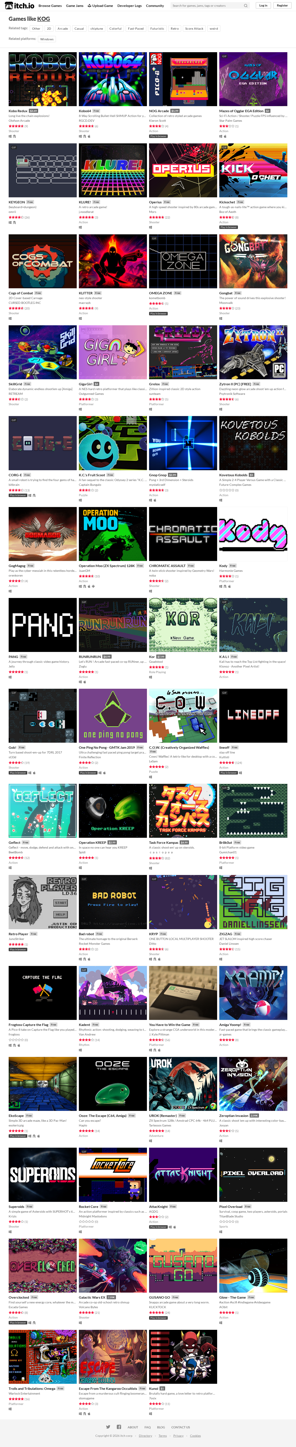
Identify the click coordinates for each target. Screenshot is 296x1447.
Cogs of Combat (21, 293)
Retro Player (18, 934)
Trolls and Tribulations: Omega (32, 1388)
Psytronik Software (232, 393)
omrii (12, 212)
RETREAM (16, 393)
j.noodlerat (86, 212)
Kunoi (153, 1388)
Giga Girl (85, 384)
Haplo (83, 1125)
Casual (79, 28)
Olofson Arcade (19, 120)
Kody (223, 566)
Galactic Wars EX (92, 1297)
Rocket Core (88, 1206)
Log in (263, 5)
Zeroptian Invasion (233, 1115)
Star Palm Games (230, 120)
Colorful (115, 28)
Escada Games (18, 1307)
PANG (13, 657)
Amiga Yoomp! (230, 1024)
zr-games (225, 1034)
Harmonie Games (231, 570)
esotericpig (16, 1125)
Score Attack (194, 28)
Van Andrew (87, 1034)
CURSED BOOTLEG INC (25, 303)
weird (214, 28)
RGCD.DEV (86, 120)
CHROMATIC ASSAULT (167, 566)
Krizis (12, 1216)
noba (152, 575)
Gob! (12, 747)
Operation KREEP (92, 842)
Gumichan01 (228, 852)
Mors (152, 212)
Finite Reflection (90, 757)
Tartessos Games (160, 1125)
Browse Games (50, 5)
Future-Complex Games (235, 484)
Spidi (82, 852)
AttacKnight (158, 1206)
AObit (223, 1307)
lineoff (224, 747)
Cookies (195, 1435)
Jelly (12, 666)
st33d (12, 757)
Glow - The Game (232, 1297)
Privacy (178, 1435)
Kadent (84, 1024)
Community (155, 5)
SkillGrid (15, 384)
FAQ (148, 1427)
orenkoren (16, 575)
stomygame (86, 1398)
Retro (175, 28)
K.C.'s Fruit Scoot (92, 475)
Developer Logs (129, 5)
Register (282, 5)
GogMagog (17, 566)
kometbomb (157, 298)
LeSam (153, 761)
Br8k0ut (225, 842)
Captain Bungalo (90, 484)
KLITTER (86, 293)
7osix (152, 1398)
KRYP (153, 934)
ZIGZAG (225, 934)
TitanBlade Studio (231, 1216)
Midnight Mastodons (93, 1216)
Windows (47, 39)
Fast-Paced (136, 28)
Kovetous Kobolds (233, 475)
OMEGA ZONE (160, 293)
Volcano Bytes (88, 1307)
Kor (152, 657)
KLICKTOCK (157, 1307)
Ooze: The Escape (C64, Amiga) (103, 1115)
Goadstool (156, 661)
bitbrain (14, 484)
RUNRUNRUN (90, 657)
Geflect (14, 842)
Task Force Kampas (163, 842)
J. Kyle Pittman (159, 1034)
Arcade (63, 28)
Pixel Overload (230, 1206)
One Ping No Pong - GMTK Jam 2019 (107, 747)
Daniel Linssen (229, 943)
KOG (43, 18)
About (133, 1427)
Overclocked (19, 1297)
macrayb (85, 303)
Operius (155, 202)
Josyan (223, 1125)
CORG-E (15, 475)
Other (36, 28)
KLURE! (85, 202)
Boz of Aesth (227, 212)
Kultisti (224, 757)
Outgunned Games (91, 393)
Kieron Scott (157, 120)
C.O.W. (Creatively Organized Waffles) (179, 747)
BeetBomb (16, 852)
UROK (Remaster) (163, 1115)
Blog (161, 1427)
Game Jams (74, 5)
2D (49, 28)
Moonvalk (226, 303)
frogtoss (14, 1034)
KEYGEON (17, 202)
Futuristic (157, 28)
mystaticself (157, 484)
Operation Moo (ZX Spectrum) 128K (107, 566)
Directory (145, 1435)
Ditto (152, 943)
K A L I (224, 657)
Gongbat (226, 293)
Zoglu (83, 666)
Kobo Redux (18, 111)
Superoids (16, 1206)
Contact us (180, 1427)
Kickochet (227, 202)
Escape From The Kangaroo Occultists (108, 1388)
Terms (163, 1435)
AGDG (153, 1211)
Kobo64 (85, 111)
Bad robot (86, 934)
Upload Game (102, 5)
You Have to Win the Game (169, 1024)
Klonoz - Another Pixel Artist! (239, 666)
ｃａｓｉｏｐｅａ (161, 852)
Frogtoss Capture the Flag (28, 1024)
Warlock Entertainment (24, 1393)
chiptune (97, 28)
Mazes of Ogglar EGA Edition (241, 111)
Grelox (154, 384)
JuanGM (84, 570)
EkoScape (16, 1115)
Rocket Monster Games (94, 943)
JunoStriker (16, 939)
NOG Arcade (159, 111)
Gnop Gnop (158, 475)
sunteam (155, 393)
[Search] (246, 5)
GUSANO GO (159, 1297)
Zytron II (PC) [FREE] (235, 384)
